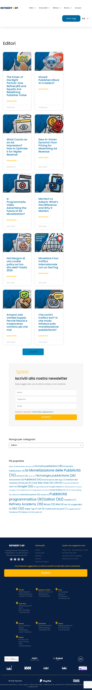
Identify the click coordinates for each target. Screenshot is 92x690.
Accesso (78, 8)
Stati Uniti (22, 604)
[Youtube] (15, 559)
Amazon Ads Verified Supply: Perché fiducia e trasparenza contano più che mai (17, 322)
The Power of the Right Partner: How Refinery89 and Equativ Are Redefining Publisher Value (16, 86)
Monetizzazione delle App (54, 480)
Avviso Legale (23, 685)
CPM (58, 482)
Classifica (70, 499)
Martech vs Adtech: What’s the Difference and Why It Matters (48, 205)
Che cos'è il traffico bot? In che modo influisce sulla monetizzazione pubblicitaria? (48, 322)
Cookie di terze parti (56, 508)
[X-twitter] (18, 559)
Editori (53, 499)
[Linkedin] (11, 559)
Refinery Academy (26, 504)
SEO (18, 508)
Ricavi (49, 504)
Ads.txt (31, 476)
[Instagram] (22, 559)
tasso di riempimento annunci (21, 466)
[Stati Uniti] (17, 603)
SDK (67, 504)
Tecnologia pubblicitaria (55, 475)
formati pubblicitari (49, 466)
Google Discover (26, 490)
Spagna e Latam (44, 590)
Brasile (21, 637)
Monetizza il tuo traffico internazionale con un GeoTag (48, 263)
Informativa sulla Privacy (8, 685)
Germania (42, 624)
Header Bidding (57, 490)
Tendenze (15, 512)
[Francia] (17, 623)
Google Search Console (40, 490)
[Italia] (56, 589)
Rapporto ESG (33, 687)
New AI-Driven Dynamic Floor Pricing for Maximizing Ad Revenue (47, 145)
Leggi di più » (12, 101)
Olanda (21, 590)
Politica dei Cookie (36, 685)
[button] (33, 351)
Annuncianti (43, 8)
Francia (21, 624)
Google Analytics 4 (58, 487)
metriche (16, 495)
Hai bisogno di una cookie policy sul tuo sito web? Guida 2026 (17, 264)
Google (25, 486)
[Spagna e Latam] (37, 589)
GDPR (13, 486)
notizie (44, 495)
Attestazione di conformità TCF (54, 685)
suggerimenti (74, 509)
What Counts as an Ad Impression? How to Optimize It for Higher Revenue (17, 147)
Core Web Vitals (42, 482)
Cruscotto (68, 483)
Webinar (26, 512)
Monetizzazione (30, 494)
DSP (76, 483)
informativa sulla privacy (42, 412)
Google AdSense (40, 487)
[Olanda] (17, 589)
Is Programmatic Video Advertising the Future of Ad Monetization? (16, 206)
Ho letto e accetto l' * (34, 412)
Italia (60, 590)
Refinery (56, 8)
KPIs (68, 490)
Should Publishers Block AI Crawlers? (48, 80)
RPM (60, 504)
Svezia (60, 624)
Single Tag (31, 508)
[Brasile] (17, 637)
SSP (41, 509)
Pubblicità (33, 479)
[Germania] (37, 623)
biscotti (26, 483)
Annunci (22, 475)
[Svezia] (56, 623)
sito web (37, 512)
